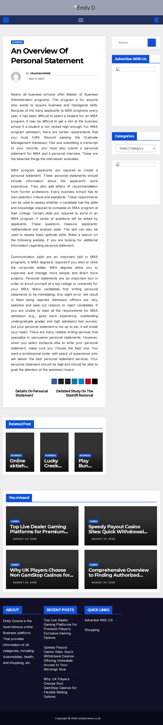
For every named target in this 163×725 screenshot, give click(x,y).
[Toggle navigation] (81, 20)
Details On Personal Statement (32, 393)
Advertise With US (98, 620)
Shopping (91, 630)
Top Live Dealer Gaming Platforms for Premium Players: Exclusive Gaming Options (60, 629)
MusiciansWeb (40, 73)
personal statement (59, 245)
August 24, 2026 (25, 538)
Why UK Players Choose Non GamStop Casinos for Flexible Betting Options (40, 575)
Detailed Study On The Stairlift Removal (74, 393)
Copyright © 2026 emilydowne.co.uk (78, 718)
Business (17, 42)
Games (15, 521)
